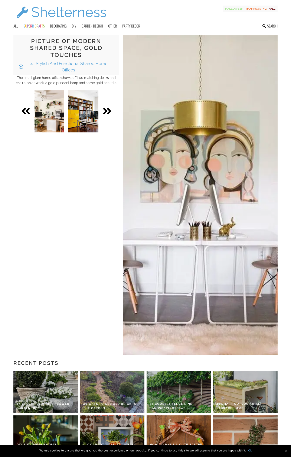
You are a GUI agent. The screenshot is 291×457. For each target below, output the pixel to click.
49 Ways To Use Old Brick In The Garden (110, 406)
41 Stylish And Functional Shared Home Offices (68, 67)
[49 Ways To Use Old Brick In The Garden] (112, 392)
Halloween (234, 8)
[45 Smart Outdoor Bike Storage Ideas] (245, 392)
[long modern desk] (49, 111)
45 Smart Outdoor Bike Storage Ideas (238, 406)
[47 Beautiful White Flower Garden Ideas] (45, 392)
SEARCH (272, 26)
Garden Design (92, 26)
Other (112, 26)
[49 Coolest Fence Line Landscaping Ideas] (179, 392)
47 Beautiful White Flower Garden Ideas (43, 406)
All (15, 26)
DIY (74, 26)
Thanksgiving (256, 8)
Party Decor (131, 26)
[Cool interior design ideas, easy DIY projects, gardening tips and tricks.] (61, 21)
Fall (272, 8)
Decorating (58, 26)
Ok (250, 450)
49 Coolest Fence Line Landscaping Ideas (171, 406)
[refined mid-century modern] (83, 111)
